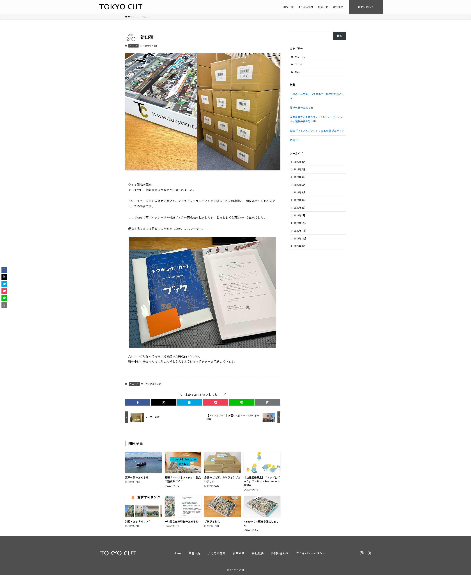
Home (177, 553)
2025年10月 (300, 238)
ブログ (298, 64)
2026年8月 (299, 162)
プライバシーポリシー (310, 553)
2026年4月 (300, 192)
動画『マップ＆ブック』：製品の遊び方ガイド (317, 130)
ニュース (133, 45)
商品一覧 (194, 553)
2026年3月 (299, 200)
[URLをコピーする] (267, 402)
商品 (297, 72)
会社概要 (258, 553)
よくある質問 (216, 553)
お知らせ (239, 553)
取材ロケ (295, 140)
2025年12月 (300, 223)
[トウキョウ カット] (121, 7)
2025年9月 (299, 246)
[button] (137, 402)
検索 (339, 36)
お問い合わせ (280, 553)
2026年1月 (299, 215)
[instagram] (362, 553)
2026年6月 (299, 177)
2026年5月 (299, 185)
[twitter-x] (370, 553)
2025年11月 (300, 230)
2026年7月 (299, 169)
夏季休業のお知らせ (301, 107)
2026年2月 (299, 207)
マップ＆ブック (153, 383)
